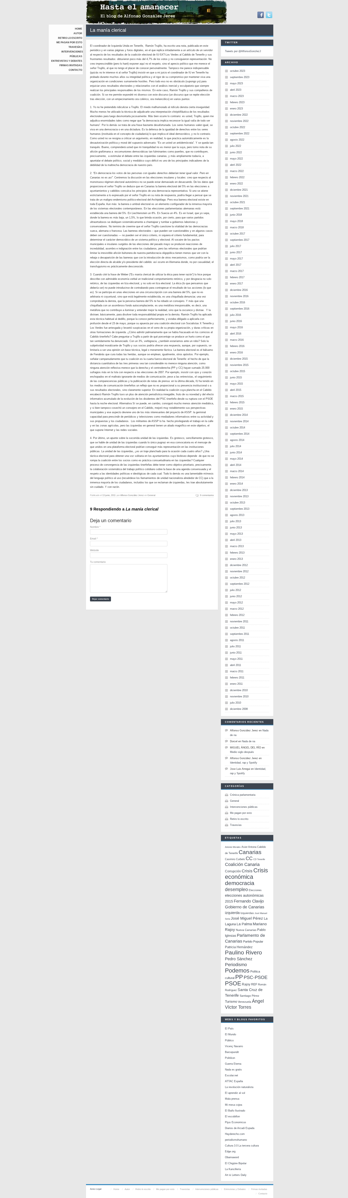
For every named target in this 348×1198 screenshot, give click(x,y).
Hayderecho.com (235, 1133)
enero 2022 (236, 183)
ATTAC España (234, 1081)
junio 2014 (236, 452)
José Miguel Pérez (247, 918)
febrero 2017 (237, 277)
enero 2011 (236, 683)
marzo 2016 (237, 339)
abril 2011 (235, 665)
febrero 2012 (237, 614)
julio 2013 (235, 521)
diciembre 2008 (239, 708)
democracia (239, 883)
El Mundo (230, 1034)
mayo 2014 (236, 458)
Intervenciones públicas (244, 806)
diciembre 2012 (239, 565)
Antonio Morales (233, 847)
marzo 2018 (237, 227)
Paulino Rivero (243, 952)
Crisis (247, 871)
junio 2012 (236, 596)
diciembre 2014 (239, 414)
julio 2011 (235, 646)
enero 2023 (236, 108)
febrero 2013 (237, 552)
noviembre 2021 (239, 196)
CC (249, 858)
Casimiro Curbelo (235, 859)
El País (229, 1028)
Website (94, 550)
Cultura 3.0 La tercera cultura (242, 1145)
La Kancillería (233, 1169)
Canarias (250, 852)
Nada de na (248, 741)
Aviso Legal (95, 1189)
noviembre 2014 (239, 421)
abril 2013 (235, 539)
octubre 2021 (237, 202)
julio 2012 (235, 590)
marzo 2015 (237, 396)
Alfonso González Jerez (132, 495)
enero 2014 (236, 483)
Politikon (230, 1057)
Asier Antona (248, 846)
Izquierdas (247, 913)
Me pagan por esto (69, 42)
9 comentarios (207, 495)
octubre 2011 (237, 627)
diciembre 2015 (239, 358)
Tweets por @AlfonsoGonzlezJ (243, 51)
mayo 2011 (236, 658)
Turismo (231, 1001)
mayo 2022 (236, 158)
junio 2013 (236, 527)
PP (239, 977)
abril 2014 (235, 464)
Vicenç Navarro (234, 1046)
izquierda (232, 913)
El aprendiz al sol (235, 1092)
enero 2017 (236, 283)
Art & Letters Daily (235, 1174)
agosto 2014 (237, 440)
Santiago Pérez (249, 995)
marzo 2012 (237, 608)
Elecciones (255, 890)
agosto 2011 (237, 640)
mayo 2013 (236, 533)
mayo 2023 (236, 83)
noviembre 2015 (239, 364)
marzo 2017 (237, 271)
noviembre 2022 (239, 120)
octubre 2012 (237, 577)
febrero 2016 (237, 346)
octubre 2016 (237, 302)
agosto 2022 (237, 139)
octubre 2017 (237, 233)
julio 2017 (235, 246)
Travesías (75, 47)
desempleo (236, 889)
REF (254, 984)
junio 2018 (236, 214)
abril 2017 (235, 264)
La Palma (244, 924)
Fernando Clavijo (249, 901)
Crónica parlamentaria (242, 794)
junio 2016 (236, 321)
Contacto (75, 70)
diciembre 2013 (239, 490)
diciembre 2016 (239, 289)
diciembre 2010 (239, 690)
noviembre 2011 (239, 621)
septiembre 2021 (239, 208)
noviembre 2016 (239, 296)
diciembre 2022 (239, 114)
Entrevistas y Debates (66, 61)
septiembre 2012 (239, 583)
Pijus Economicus (235, 1122)
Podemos (237, 970)
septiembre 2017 (239, 239)
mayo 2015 (236, 383)
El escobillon (232, 1116)
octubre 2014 (237, 427)
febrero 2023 (237, 102)
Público (229, 1040)
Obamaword (232, 1157)
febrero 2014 (237, 477)
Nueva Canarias (246, 929)
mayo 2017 (236, 258)
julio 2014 (235, 446)
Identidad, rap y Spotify (243, 762)
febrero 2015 (237, 402)
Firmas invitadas (70, 65)
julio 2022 (235, 145)
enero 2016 (236, 352)
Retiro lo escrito (70, 38)
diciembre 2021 (239, 189)
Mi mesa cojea (233, 1104)
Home (78, 28)
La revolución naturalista (239, 1087)
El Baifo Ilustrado (235, 1110)
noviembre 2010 (239, 696)
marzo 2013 (237, 546)
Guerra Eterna (233, 1063)
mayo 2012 (236, 602)
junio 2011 (236, 652)
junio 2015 (236, 377)
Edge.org (230, 1151)
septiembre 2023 (239, 77)
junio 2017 (236, 252)
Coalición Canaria (242, 864)
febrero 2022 (237, 177)
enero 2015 (236, 408)
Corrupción (233, 871)
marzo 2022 (237, 171)
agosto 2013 (237, 515)
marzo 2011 (236, 671)
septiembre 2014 (239, 433)
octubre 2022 (237, 127)
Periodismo (236, 964)
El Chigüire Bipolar (235, 1163)
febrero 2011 (237, 677)
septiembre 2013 (239, 508)
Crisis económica (246, 873)
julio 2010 (235, 702)
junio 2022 (236, 152)
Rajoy (246, 984)
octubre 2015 (237, 371)
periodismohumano (236, 1139)
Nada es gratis (233, 1069)
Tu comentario (98, 562)
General (151, 495)
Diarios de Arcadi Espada (239, 1128)
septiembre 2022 (239, 133)
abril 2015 (235, 389)
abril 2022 (235, 164)
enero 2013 (236, 558)
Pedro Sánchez (238, 958)
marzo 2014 (237, 471)
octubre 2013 (237, 502)
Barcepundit (232, 1052)
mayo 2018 (236, 221)
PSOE (233, 983)
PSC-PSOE (255, 977)
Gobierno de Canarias (244, 907)
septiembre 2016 (239, 308)
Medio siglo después (242, 751)
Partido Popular (253, 941)
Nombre (95, 527)
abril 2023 (235, 89)
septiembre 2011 (239, 633)
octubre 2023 (237, 70)
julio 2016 (235, 314)
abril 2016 (235, 333)
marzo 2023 (237, 96)
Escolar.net (231, 1075)
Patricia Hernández (239, 947)
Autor (78, 33)
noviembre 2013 (239, 496)
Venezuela (244, 1001)
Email (94, 538)
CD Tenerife (259, 859)
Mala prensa (232, 1098)
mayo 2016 (236, 327)
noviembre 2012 (239, 571)
